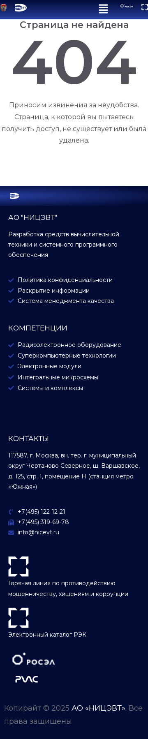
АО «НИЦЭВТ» (98, 708)
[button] (103, 9)
